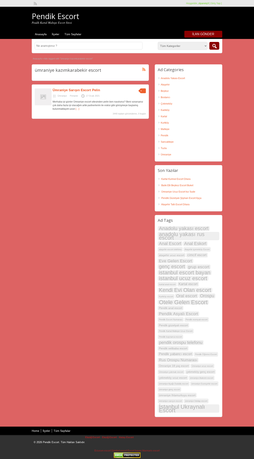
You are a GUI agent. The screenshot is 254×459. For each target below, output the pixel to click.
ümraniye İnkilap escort (196, 401)
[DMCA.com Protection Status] (127, 457)
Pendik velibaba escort (173, 348)
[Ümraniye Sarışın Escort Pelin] (43, 104)
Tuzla (164, 148)
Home (35, 430)
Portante (74, 96)
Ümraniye (62, 96)
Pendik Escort (55, 16)
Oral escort (186, 295)
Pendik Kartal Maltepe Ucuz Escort (175, 331)
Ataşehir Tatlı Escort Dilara (175, 204)
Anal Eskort (195, 243)
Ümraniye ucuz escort (202, 366)
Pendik (164, 135)
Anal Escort (170, 243)
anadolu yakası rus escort (182, 236)
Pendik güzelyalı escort (173, 325)
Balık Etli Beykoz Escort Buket (177, 185)
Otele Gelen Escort (183, 302)
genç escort (172, 266)
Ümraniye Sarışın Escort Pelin (76, 90)
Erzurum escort (102, 450)
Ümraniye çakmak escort (171, 372)
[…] (77, 108)
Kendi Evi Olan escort (185, 290)
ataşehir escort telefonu (170, 249)
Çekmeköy (166, 103)
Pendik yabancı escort (175, 354)
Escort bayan (135, 450)
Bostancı (165, 97)
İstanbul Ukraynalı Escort (182, 408)
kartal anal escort (167, 284)
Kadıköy (165, 110)
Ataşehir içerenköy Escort (197, 249)
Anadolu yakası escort (184, 228)
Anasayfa (41, 34)
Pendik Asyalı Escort (178, 313)
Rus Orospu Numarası (178, 360)
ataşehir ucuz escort (171, 255)
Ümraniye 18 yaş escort (174, 365)
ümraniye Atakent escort (201, 378)
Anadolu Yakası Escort (173, 78)
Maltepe (165, 129)
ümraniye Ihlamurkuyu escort (177, 395)
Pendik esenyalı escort (197, 319)
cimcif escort (197, 255)
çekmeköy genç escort (200, 371)
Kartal (164, 116)
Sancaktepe (167, 141)
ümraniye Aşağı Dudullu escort (173, 383)
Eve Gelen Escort (175, 261)
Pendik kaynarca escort (170, 337)
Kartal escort (188, 284)
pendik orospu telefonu (180, 342)
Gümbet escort (119, 450)
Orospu (207, 295)
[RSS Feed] (35, 3)
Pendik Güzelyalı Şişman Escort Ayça (181, 198)
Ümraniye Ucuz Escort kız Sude (178, 191)
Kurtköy (165, 122)
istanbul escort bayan (184, 272)
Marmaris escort (151, 450)
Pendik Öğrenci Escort (206, 354)
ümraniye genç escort (169, 389)
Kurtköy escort (166, 296)
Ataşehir (165, 84)
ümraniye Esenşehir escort (204, 383)
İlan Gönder (203, 34)
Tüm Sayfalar (72, 34)
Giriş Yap (215, 3)
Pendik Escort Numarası (171, 319)
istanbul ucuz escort (183, 278)
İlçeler (55, 34)
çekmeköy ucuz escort (173, 377)
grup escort (198, 266)
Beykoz (165, 91)
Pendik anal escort (170, 308)
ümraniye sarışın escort (170, 401)
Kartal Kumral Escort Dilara (175, 179)
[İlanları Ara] (214, 46)
